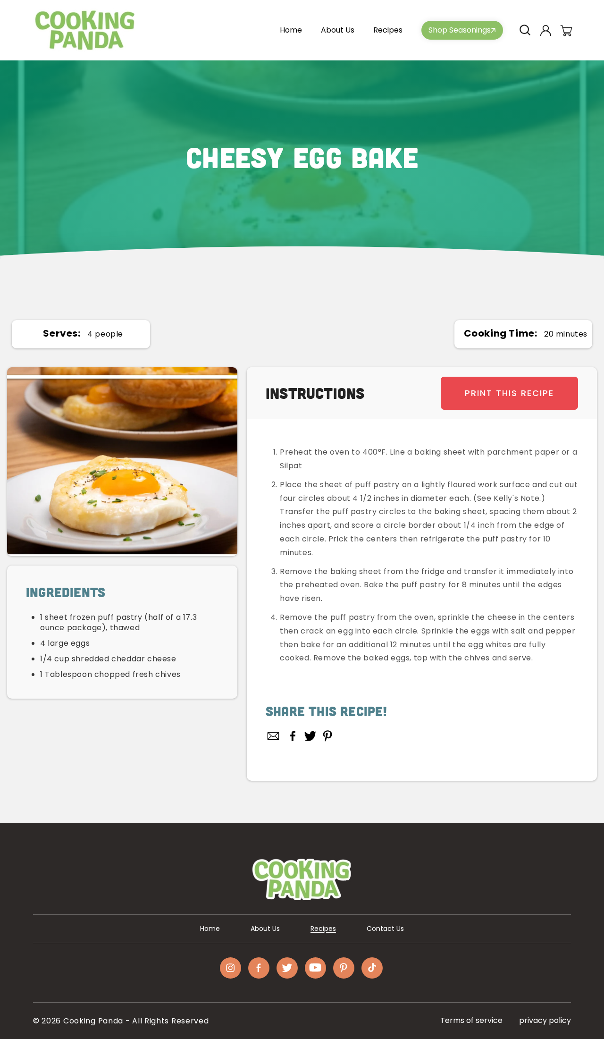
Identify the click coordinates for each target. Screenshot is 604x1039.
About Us (265, 928)
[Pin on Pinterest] (327, 736)
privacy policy (545, 1020)
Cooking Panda (93, 1020)
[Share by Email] (274, 736)
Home (210, 928)
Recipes (323, 928)
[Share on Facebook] (292, 736)
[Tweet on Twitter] (310, 736)
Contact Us (385, 928)
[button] (524, 30)
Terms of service (471, 1020)
